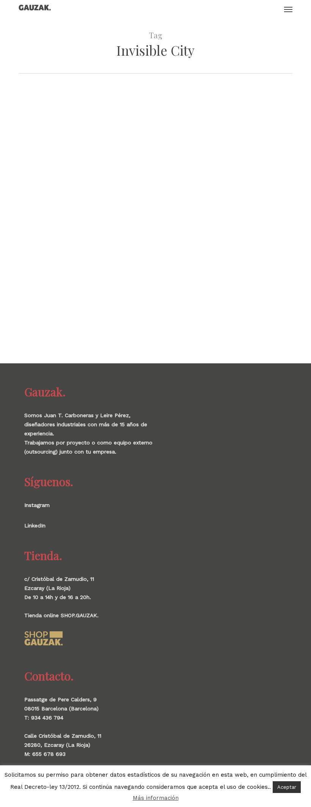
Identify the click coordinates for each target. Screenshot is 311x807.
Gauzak (21, 263)
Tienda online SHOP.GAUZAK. (61, 615)
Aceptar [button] (286, 787)
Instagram (37, 505)
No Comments (73, 263)
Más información (156, 797)
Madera (43, 263)
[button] (288, 9)
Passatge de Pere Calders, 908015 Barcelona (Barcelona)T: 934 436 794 (61, 708)
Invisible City (29, 251)
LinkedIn (35, 525)
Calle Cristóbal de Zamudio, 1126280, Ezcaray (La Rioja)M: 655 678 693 (62, 745)
